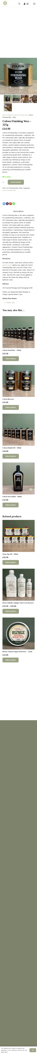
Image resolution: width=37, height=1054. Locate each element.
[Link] (24, 4)
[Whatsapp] (13, 203)
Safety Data (10, 302)
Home (4, 115)
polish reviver (7, 265)
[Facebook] (4, 203)
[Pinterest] (10, 203)
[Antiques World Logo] (5, 4)
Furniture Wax (23, 115)
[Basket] (27, 4)
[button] (19, 4)
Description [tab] (18, 211)
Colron (4, 190)
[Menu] (34, 3)
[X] (7, 203)
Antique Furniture (12, 115)
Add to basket (16, 182)
